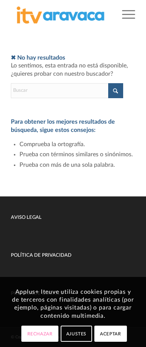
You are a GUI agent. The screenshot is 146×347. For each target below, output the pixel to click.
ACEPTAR (110, 334)
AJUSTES (76, 334)
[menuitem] (125, 15)
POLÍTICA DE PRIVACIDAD (41, 255)
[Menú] (125, 15)
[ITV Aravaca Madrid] (60, 15)
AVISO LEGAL (26, 217)
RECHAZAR (40, 334)
